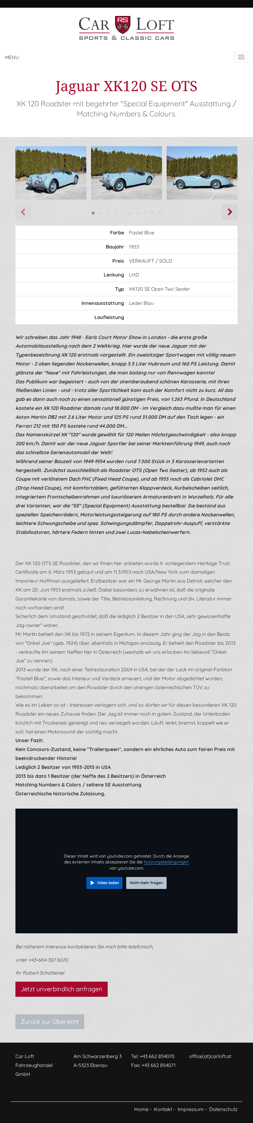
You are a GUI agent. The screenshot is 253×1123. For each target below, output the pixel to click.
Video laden (108, 882)
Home (141, 1109)
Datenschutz (223, 1109)
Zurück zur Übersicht (50, 1021)
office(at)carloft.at (210, 1056)
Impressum (191, 1109)
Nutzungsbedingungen (166, 861)
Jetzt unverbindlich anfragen (61, 989)
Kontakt (163, 1109)
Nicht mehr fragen (146, 882)
